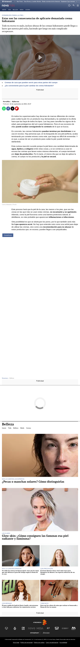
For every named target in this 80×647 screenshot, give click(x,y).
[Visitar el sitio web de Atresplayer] (35, 632)
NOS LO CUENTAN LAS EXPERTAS (13, 479)
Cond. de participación (52, 642)
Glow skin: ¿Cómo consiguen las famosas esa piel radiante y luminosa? (35, 537)
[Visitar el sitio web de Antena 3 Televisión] (6, 628)
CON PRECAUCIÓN (46, 568)
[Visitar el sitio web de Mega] (40, 628)
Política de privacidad (26, 642)
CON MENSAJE (7, 603)
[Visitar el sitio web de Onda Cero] (56, 628)
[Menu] (78, 5)
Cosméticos (8, 235)
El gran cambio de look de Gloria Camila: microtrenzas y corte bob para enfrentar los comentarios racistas (20, 606)
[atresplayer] (69, 5)
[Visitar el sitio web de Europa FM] (65, 628)
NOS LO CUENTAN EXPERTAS (11, 568)
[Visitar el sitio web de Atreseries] (48, 628)
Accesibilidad (63, 642)
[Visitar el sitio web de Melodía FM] (73, 628)
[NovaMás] (10, 5)
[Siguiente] (76, 1)
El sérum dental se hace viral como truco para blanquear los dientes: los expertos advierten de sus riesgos (57, 572)
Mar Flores (20, 1)
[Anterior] (14, 1)
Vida (9, 9)
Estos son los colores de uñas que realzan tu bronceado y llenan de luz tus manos (58, 606)
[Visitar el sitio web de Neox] (23, 628)
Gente (4, 9)
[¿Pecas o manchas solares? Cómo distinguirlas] (40, 455)
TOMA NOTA (44, 603)
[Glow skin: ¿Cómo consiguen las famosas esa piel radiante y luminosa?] (40, 509)
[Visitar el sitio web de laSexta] (14, 628)
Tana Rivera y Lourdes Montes (32, 1)
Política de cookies (39, 642)
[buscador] (74, 5)
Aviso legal (16, 642)
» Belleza (11, 378)
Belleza (15, 9)
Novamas (5, 378)
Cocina (27, 9)
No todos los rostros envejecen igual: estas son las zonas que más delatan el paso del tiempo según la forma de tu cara (20, 572)
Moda (21, 9)
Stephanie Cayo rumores (68, 1)
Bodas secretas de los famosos (51, 1)
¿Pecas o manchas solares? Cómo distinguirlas (33, 481)
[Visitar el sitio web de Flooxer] (46, 632)
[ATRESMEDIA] (40, 622)
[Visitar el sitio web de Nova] (31, 628)
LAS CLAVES (6, 533)
